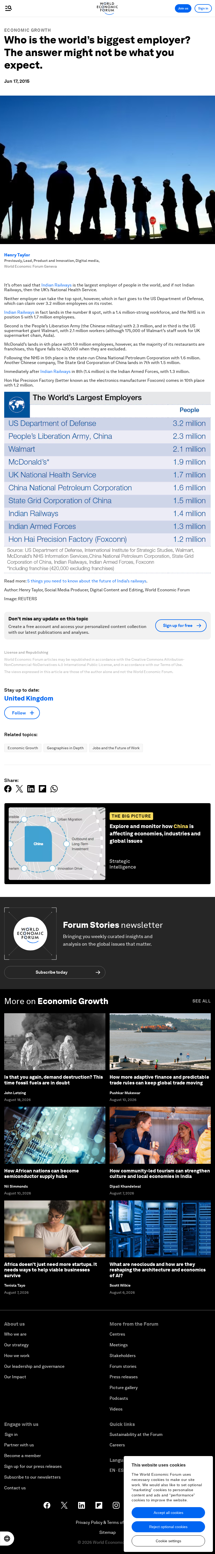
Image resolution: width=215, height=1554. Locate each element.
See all (201, 1001)
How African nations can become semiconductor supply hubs (41, 1173)
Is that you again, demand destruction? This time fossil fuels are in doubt (53, 1079)
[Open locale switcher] (7, 1538)
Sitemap (107, 1532)
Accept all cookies (168, 1513)
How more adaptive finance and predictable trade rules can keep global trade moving (159, 1079)
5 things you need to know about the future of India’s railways (86, 580)
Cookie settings (168, 1541)
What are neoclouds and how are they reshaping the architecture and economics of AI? (158, 1269)
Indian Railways (56, 285)
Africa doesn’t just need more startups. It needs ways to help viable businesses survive (50, 1269)
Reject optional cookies (168, 1527)
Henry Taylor (17, 254)
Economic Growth (27, 30)
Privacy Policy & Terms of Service (107, 1522)
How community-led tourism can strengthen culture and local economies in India (160, 1173)
